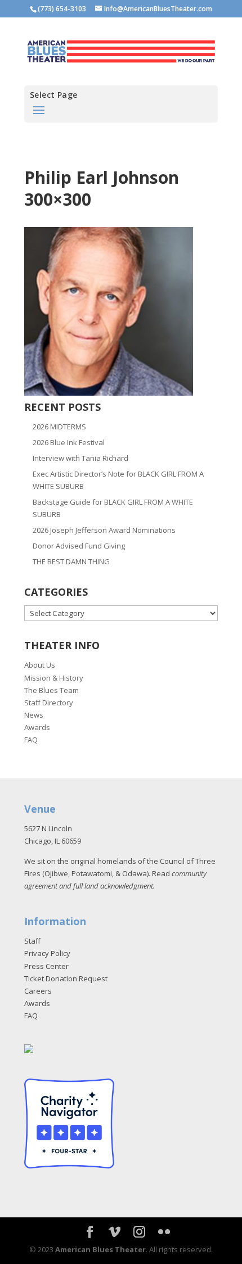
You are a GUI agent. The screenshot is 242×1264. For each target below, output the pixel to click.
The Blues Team (51, 690)
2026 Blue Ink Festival (69, 442)
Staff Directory (48, 702)
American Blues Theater (100, 1249)
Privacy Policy (47, 953)
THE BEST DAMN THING (71, 561)
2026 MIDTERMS (59, 427)
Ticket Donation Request (65, 978)
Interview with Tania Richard (80, 458)
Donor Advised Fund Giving (79, 546)
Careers (38, 991)
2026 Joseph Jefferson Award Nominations (104, 530)
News (33, 715)
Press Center (46, 966)
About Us (39, 665)
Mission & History (53, 678)
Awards (37, 727)
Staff (32, 941)
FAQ (31, 740)
